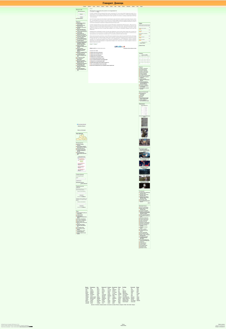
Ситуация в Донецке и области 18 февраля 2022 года (81, 69)
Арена (109, 292)
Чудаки (138, 299)
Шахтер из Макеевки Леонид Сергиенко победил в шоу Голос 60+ (144, 159)
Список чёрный (125, 301)
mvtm (132, 293)
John (132, 294)
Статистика (104, 294)
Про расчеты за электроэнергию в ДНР (98, 61)
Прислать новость (221, 324)
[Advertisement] (144, 15)
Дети (137, 292)
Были (113, 299)
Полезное (128, 6)
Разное (123, 6)
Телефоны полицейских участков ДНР (144, 86)
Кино (86, 289)
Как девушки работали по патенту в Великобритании (144, 240)
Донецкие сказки (125, 300)
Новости (89, 6)
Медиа (87, 293)
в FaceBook (97, 304)
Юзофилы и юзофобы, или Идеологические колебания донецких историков (145, 212)
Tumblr (130, 304)
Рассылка (87, 301)
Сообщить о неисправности (220, 326)
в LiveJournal (109, 304)
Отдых (107, 6)
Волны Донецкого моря (144, 233)
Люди (137, 287)
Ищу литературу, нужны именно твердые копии (144, 98)
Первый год (142, 241)
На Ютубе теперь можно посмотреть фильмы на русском (81, 150)
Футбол (109, 294)
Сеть (119, 295)
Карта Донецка (79, 133)
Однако (113, 301)
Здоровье (114, 300)
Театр (103, 293)
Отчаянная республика (144, 210)
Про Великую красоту (81, 148)
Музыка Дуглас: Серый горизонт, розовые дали (144, 182)
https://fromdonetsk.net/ (24, 326)
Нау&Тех (119, 294)
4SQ (127, 304)
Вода (98, 294)
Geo (98, 287)
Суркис (138, 298)
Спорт (94, 6)
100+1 (109, 288)
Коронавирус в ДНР (143, 199)
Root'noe (132, 299)
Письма (91, 301)
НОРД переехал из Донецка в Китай (97, 56)
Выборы (103, 299)
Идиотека (124, 292)
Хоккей (109, 301)
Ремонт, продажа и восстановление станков (144, 100)
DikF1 (132, 295)
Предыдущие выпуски (80, 182)
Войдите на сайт (93, 48)
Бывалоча (114, 287)
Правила (141, 96)
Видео (141, 6)
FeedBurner (84, 196)
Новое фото (142, 103)
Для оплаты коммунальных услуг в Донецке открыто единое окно (102, 65)
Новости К (104, 287)
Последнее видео (143, 148)
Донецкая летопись (143, 247)
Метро (119, 301)
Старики (138, 293)
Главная (84, 6)
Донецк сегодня (133, 48)
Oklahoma (132, 298)
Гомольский (133, 301)
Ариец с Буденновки (143, 232)
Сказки (87, 298)
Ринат (138, 294)
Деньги (103, 6)
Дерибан (91, 293)
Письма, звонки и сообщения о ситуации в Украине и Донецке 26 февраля (81, 50)
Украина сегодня (125, 299)
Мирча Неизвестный (80, 221)
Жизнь (111, 6)
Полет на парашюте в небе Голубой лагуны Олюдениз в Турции (144, 151)
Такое (119, 287)
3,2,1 (137, 295)
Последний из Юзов (80, 227)
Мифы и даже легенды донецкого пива (144, 209)
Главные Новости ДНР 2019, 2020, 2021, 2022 (145, 193)
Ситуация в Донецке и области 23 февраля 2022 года (81, 55)
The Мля (124, 287)
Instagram (121, 304)
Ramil (132, 289)
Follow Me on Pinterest (81, 126)
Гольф (109, 293)
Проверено (114, 289)
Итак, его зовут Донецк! (144, 207)
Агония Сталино (80, 214)
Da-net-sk (133, 287)
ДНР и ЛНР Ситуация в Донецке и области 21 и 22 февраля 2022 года (81, 61)
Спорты (109, 287)
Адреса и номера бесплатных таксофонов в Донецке (144, 79)
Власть (98, 6)
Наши (138, 288)
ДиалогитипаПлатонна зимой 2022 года (81, 26)
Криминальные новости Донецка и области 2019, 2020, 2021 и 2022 (144, 197)
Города (98, 293)
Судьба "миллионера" (144, 220)
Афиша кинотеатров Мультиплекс (97, 53)
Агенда (91, 289)
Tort (131, 288)
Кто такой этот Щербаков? (81, 220)
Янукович (138, 300)
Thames (98, 11)
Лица (115, 6)
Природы (98, 298)
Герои (138, 289)
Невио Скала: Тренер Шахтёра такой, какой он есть (81, 225)
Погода (98, 299)
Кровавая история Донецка (144, 222)
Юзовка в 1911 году (143, 221)
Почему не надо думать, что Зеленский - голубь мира (82, 36)
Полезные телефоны (143, 84)
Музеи (103, 292)
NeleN (132, 292)
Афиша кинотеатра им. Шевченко (97, 52)
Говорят (91, 300)
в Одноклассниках (103, 304)
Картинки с (99, 300)
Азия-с (98, 292)
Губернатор (104, 298)
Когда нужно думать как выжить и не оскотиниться (81, 30)
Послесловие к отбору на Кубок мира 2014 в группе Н (82, 147)
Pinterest (117, 304)
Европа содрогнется (126, 298)
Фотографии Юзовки (143, 245)
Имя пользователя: (81, 11)
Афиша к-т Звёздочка (144, 68)
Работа (103, 289)
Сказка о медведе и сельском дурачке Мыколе (82, 38)
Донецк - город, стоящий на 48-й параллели (144, 235)
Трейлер (119, 293)
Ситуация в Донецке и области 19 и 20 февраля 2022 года (81, 66)
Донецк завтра (92, 298)
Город (119, 6)
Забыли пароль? (80, 18)
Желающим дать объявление (143, 94)
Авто (119, 292)
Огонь (98, 295)
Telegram (133, 304)
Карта (98, 288)
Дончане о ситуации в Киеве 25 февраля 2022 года (82, 53)
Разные (119, 298)
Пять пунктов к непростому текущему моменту (82, 40)
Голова (103, 300)
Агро (103, 288)
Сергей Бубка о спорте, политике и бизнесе (81, 231)
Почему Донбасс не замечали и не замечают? (81, 34)
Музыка (87, 292)
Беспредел (92, 294)
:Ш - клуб (109, 289)
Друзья (87, 300)
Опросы (87, 295)
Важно (86, 287)
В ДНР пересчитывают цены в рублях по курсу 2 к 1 (100, 62)
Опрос (140, 23)
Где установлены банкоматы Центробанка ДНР (99, 59)
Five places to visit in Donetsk (145, 75)
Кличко (109, 300)
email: (77, 177)
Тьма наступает (125, 294)
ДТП (91, 288)
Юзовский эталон (143, 246)
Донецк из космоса (144, 127)
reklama (87, 299)
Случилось (92, 287)
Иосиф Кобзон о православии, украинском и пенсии (82, 217)
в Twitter (125, 304)
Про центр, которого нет (144, 217)
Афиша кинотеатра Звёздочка (96, 55)
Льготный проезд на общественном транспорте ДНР (81, 153)
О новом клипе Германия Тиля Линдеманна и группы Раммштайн (144, 167)
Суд (119, 288)
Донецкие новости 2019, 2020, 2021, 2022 (144, 195)
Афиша (133, 6)
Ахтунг (91, 295)
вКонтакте (93, 304)
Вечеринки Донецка (143, 69)
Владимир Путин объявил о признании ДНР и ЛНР (82, 64)
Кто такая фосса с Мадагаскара (80, 59)
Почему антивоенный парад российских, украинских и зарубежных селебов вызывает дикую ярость (82, 43)
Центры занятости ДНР (144, 72)
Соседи (113, 293)
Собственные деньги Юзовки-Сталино (97, 58)
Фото (137, 6)
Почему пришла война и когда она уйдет (81, 23)
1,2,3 (123, 289)
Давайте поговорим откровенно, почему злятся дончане (82, 46)
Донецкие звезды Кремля (144, 223)
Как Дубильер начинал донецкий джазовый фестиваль (144, 237)
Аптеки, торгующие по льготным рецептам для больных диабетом (144, 82)
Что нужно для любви (81, 57)
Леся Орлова (133, 300)
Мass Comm (114, 294)
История (87, 288)
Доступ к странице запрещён (80, 145)
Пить (119, 289)
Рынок (119, 300)
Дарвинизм (114, 298)
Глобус (98, 301)
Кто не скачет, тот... (144, 105)
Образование (125, 293)
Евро (108, 299)
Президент (104, 295)
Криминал (92, 292)
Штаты (98, 289)
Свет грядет (125, 295)
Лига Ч (109, 298)
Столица (103, 301)
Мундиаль (109, 295)
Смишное (87, 294)
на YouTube (114, 304)
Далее (149, 202)
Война (113, 295)
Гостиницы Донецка (143, 74)
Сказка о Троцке (143, 244)
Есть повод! (114, 292)
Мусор (119, 299)
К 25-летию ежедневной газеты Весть (144, 116)
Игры (113, 288)
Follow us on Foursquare (81, 130)
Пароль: (81, 14)
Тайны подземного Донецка (145, 214)
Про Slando (142, 95)
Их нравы (92, 299)
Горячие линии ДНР (143, 73)
